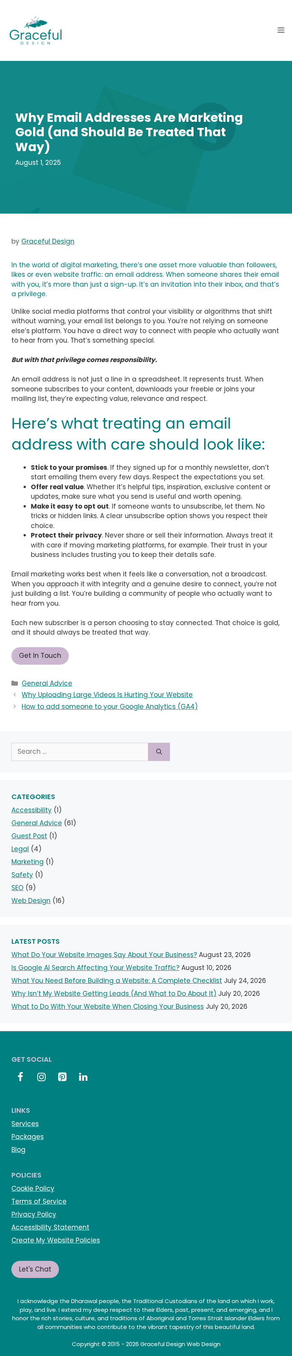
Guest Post (29, 836)
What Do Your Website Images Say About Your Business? (104, 954)
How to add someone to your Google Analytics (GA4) (110, 706)
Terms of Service (39, 1201)
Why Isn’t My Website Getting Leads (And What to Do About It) (113, 993)
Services (25, 1123)
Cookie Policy (32, 1188)
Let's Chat (35, 1269)
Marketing (27, 861)
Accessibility (31, 810)
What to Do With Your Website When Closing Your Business (107, 1006)
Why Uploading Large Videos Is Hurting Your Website (107, 694)
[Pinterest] (62, 1077)
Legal (20, 848)
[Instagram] (41, 1077)
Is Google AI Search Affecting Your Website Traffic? (95, 967)
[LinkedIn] (83, 1077)
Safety (22, 874)
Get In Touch (40, 655)
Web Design (31, 900)
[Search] (159, 752)
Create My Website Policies (55, 1240)
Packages (27, 1136)
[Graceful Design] (35, 30)
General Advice (47, 683)
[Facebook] (20, 1077)
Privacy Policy (33, 1214)
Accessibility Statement (50, 1227)
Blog (18, 1149)
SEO (17, 887)
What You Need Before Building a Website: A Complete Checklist (116, 980)
